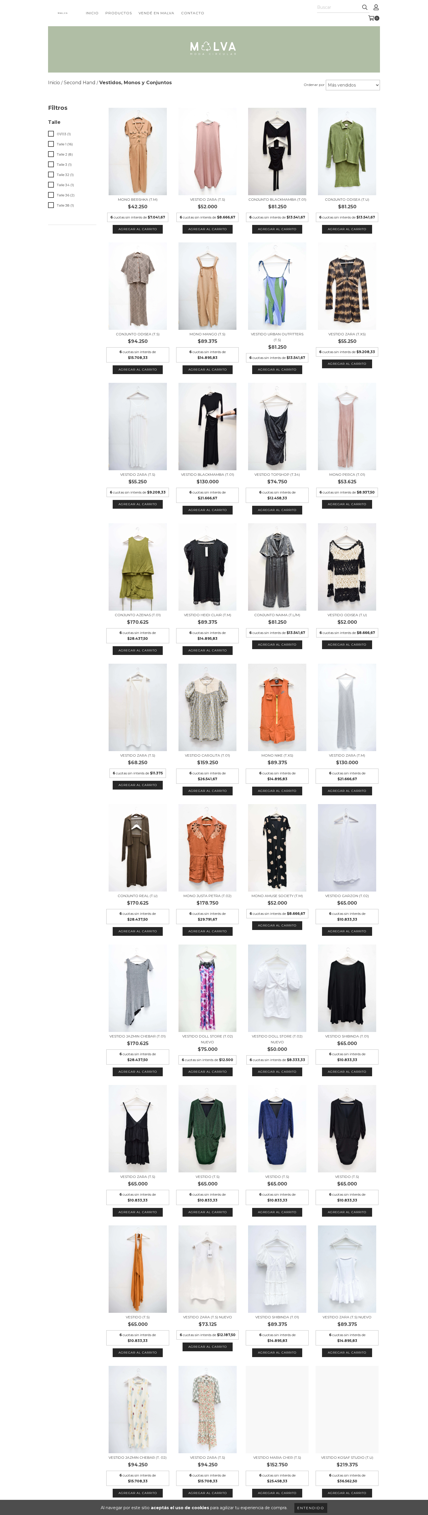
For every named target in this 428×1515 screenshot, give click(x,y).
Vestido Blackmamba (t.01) (207, 474)
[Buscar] (364, 7)
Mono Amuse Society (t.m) (277, 896)
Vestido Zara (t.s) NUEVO (207, 1317)
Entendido (310, 1508)
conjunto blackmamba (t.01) (277, 199)
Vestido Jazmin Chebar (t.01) (137, 1036)
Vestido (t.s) (208, 1176)
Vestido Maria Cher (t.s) (277, 1457)
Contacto (192, 13)
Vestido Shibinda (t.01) (347, 1036)
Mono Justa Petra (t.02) (207, 896)
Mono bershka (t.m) (138, 199)
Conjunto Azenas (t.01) (138, 615)
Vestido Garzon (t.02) (347, 896)
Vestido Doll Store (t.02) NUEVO (207, 1039)
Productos (118, 13)
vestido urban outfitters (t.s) (277, 337)
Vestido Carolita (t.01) (207, 755)
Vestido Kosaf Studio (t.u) (347, 1457)
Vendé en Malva (156, 13)
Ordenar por (314, 84)
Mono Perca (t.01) (347, 474)
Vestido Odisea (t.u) (347, 615)
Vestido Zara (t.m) (347, 755)
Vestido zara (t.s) (207, 199)
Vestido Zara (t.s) (137, 755)
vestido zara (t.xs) (347, 334)
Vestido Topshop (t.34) (277, 474)
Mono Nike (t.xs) (277, 755)
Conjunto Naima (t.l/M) (277, 615)
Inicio (92, 13)
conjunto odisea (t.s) (138, 334)
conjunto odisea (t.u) (347, 199)
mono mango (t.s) (207, 334)
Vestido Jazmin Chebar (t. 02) (138, 1457)
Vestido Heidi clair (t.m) (207, 615)
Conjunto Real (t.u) (138, 896)
